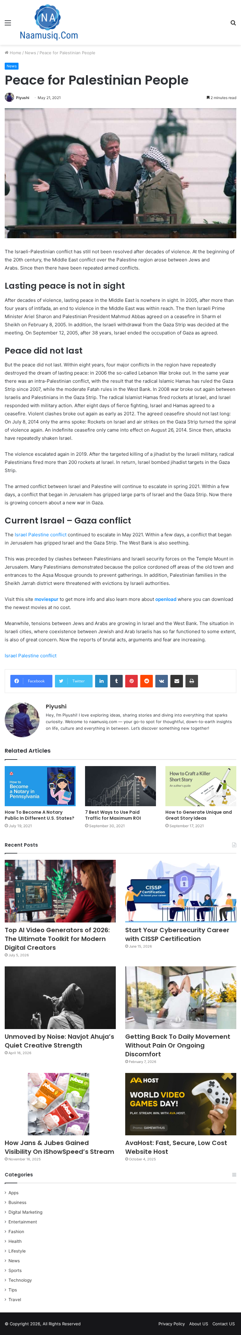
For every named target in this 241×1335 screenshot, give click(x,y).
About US (198, 1323)
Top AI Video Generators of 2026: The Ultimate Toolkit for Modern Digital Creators (57, 939)
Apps (13, 1192)
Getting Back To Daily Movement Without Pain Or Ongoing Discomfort (177, 1045)
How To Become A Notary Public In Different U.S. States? (39, 815)
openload (165, 599)
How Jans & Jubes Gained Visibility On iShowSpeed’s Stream (59, 1147)
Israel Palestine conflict (41, 535)
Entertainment (22, 1221)
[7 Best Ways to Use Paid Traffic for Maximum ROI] (120, 786)
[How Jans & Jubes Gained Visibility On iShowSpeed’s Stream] (60, 1104)
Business (17, 1202)
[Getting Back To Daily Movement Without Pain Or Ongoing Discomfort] (180, 997)
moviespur (46, 599)
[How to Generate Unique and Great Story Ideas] (200, 786)
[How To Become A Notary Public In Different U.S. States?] (40, 786)
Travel (14, 1299)
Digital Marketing (25, 1212)
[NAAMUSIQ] (49, 22)
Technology (20, 1280)
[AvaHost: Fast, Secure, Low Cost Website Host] (180, 1104)
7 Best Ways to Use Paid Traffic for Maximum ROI (113, 815)
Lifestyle (17, 1251)
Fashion (16, 1231)
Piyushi (22, 97)
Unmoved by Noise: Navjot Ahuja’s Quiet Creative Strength (59, 1041)
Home (14, 52)
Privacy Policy (171, 1323)
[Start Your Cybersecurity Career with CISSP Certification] (180, 891)
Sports (15, 1270)
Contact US (223, 1323)
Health (15, 1241)
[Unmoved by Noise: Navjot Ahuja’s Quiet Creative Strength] (60, 997)
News (30, 52)
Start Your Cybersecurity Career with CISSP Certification (177, 934)
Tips (12, 1289)
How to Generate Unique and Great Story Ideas (198, 815)
